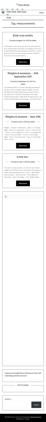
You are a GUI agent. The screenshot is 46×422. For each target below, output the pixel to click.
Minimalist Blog (36, 417)
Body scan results (23, 35)
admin (34, 40)
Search (8, 399)
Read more (23, 62)
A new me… (23, 156)
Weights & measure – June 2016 (23, 116)
